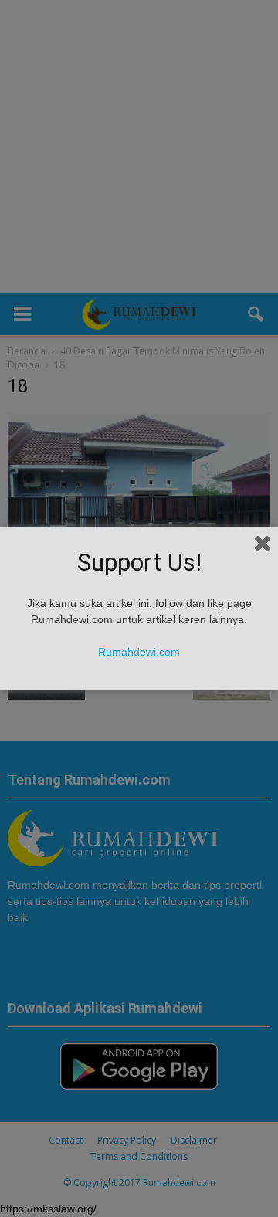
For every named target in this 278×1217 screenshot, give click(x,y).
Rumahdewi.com (139, 652)
